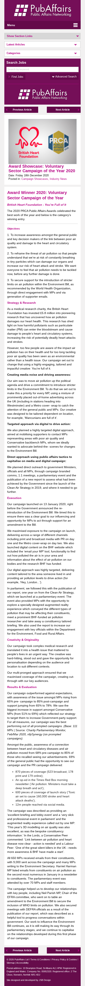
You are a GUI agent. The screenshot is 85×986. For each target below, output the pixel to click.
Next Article (63, 109)
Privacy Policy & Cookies (64, 959)
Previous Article (22, 109)
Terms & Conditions (40, 959)
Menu (11, 25)
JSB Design (45, 980)
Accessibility (22, 963)
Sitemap (11, 963)
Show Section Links (19, 36)
